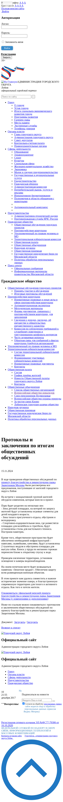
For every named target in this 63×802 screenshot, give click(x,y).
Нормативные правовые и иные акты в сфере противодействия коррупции (36, 301)
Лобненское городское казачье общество (36, 404)
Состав (18, 372)
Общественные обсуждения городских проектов (34, 288)
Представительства (18, 213)
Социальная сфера (24, 163)
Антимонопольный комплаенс (31, 207)
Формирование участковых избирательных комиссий (29, 359)
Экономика (20, 169)
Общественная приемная (28, 251)
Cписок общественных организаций (34, 390)
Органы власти (16, 131)
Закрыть (7, 57)
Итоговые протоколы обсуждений (33, 293)
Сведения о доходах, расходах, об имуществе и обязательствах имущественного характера (32, 323)
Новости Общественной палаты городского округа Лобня (32, 380)
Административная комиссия (30, 186)
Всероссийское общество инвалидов (34, 392)
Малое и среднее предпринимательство (36, 172)
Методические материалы (28, 308)
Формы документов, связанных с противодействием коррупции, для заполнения (33, 314)
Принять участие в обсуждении (31, 291)
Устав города (21, 108)
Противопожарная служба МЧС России (36, 218)
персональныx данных (53, 704)
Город (11, 102)
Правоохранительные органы (30, 146)
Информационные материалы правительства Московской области (34, 273)
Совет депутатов (23, 140)
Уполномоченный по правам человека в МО (32, 346)
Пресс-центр (15, 265)
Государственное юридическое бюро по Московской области (36, 255)
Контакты (19, 366)
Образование (21, 151)
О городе (19, 105)
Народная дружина (24, 248)
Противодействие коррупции (30, 230)
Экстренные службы (25, 125)
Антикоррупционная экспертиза (32, 305)
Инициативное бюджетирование (32, 195)
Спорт (17, 157)
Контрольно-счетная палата (29, 143)
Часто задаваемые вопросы (29, 337)
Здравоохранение (23, 154)
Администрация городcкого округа (33, 137)
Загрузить (19, 622)
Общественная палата (26, 242)
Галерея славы (22, 119)
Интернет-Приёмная (12, 63)
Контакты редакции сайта (11, 736)
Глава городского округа (27, 134)
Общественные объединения (30, 245)
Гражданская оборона (26, 184)
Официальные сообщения (28, 268)
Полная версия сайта (12, 8)
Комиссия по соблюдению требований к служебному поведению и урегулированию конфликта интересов (36, 331)
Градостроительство (25, 181)
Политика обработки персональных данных (32, 419)
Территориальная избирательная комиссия (37, 239)
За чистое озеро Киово (26, 401)
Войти (5, 11)
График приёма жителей (27, 375)
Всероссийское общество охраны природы (37, 398)
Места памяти (22, 122)
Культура (19, 160)
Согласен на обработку (43, 704)
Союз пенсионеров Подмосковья (32, 395)
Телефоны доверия (24, 128)
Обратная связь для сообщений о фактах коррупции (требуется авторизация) (36, 342)
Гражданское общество (20, 221)
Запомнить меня (14, 42)
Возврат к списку (11, 627)
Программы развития (26, 117)
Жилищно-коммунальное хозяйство (33, 166)
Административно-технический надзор (36, 216)
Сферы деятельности (19, 149)
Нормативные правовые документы (34, 363)
